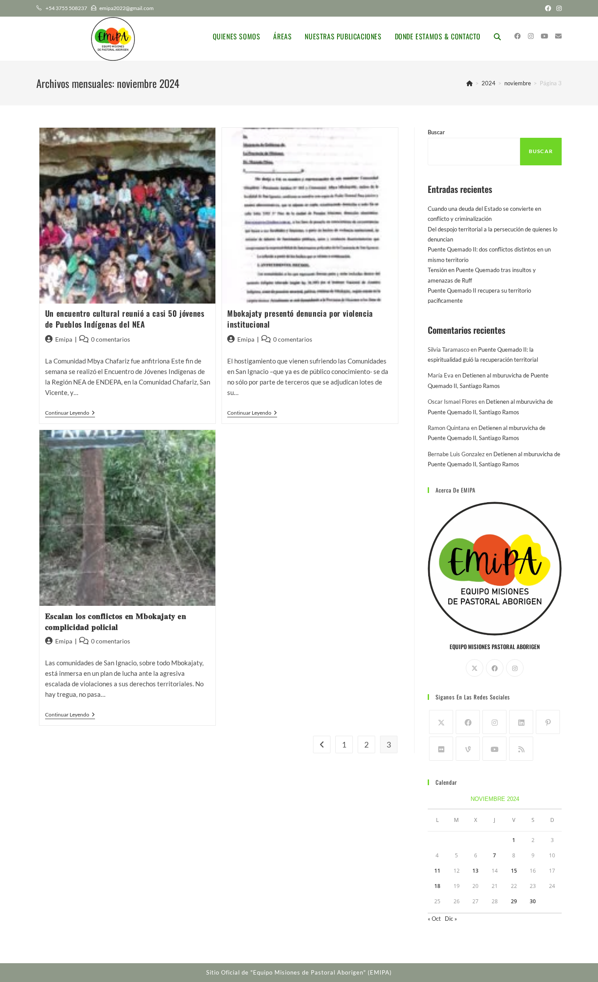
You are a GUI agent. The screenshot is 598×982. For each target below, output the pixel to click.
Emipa (63, 339)
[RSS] (521, 749)
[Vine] (468, 749)
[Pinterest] (548, 722)
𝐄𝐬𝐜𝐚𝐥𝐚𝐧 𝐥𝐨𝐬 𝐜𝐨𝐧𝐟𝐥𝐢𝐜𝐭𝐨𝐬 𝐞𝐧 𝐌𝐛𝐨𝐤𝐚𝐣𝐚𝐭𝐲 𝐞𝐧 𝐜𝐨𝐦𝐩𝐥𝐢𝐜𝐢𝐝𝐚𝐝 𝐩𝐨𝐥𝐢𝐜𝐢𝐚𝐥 (115, 621)
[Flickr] (441, 749)
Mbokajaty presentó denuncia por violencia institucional (300, 319)
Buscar (436, 132)
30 (533, 901)
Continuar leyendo (70, 413)
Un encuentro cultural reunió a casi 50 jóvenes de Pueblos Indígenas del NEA (124, 319)
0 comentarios (110, 339)
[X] (474, 668)
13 (475, 870)
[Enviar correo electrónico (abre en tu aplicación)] (558, 36)
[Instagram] (515, 668)
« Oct (434, 918)
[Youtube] (494, 749)
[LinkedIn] (521, 722)
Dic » (451, 918)
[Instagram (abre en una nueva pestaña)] (558, 8)
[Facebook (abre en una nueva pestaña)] (548, 8)
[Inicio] (469, 83)
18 (437, 886)
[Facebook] (494, 668)
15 (514, 870)
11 (437, 870)
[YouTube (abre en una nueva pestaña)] (544, 36)
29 (514, 901)
